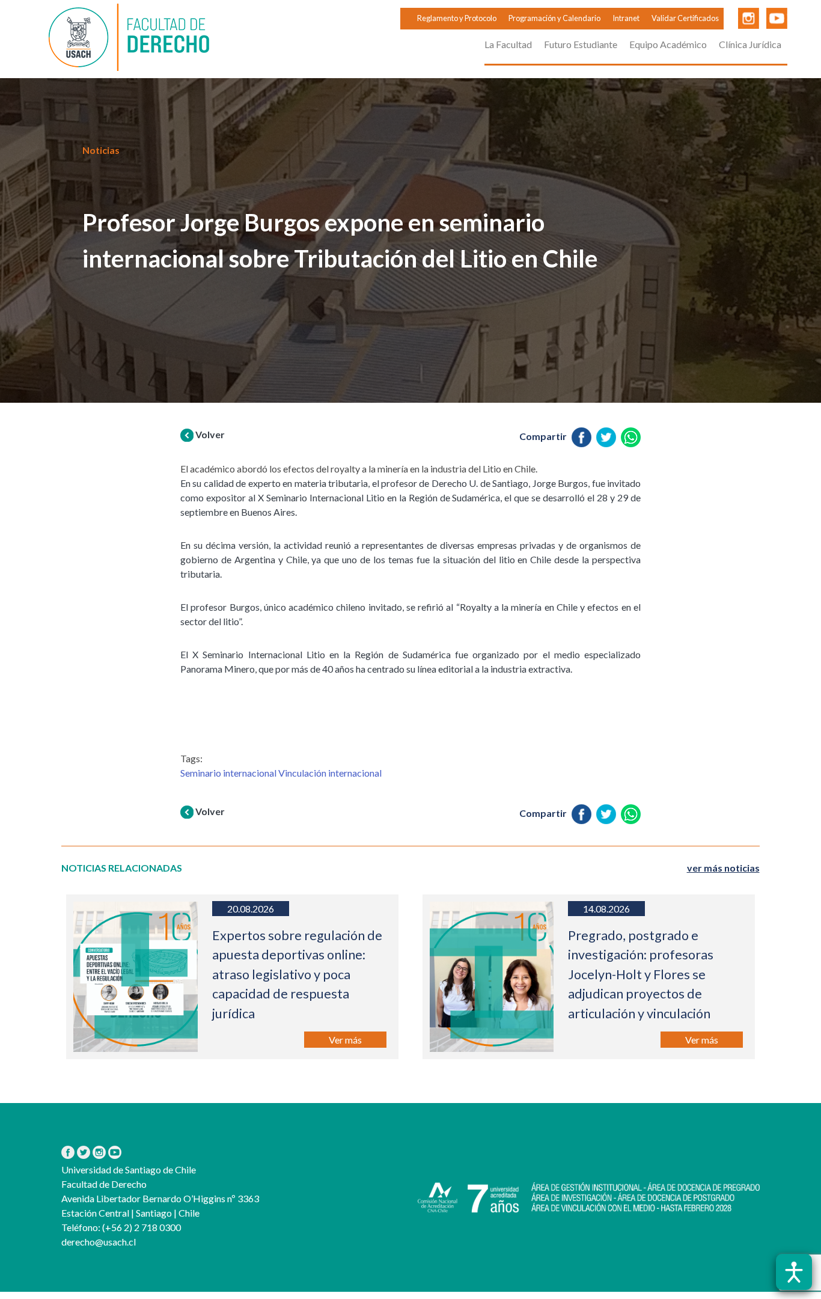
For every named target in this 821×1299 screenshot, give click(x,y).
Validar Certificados (685, 18)
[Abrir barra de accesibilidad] (794, 1272)
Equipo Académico (668, 44)
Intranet (625, 18)
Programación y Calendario (554, 18)
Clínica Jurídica (750, 44)
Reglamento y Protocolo (456, 18)
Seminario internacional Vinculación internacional (281, 772)
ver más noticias (723, 867)
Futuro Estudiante (580, 44)
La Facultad (508, 44)
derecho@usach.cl (98, 1241)
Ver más (345, 1039)
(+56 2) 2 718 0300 (140, 1227)
